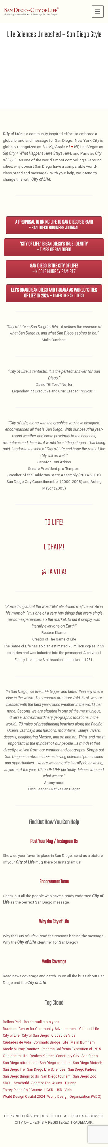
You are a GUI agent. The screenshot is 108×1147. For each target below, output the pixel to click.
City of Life (11, 1035)
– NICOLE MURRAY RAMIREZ (54, 269)
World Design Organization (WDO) (74, 1097)
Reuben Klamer (42, 1056)
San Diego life (14, 1069)
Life (65, 1042)
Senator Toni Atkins (46, 1083)
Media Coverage (54, 962)
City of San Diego (35, 1035)
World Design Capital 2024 (24, 1097)
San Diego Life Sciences (46, 1069)
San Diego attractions (20, 1063)
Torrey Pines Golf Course (22, 1090)
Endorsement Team (54, 882)
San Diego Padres (82, 1069)
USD (59, 1090)
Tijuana (70, 1083)
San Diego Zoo (84, 1076)
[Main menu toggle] (98, 11)
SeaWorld (21, 1083)
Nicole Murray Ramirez (21, 1049)
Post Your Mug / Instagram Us (54, 841)
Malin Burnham (83, 1042)
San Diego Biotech (87, 1063)
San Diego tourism (56, 1076)
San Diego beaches (55, 1063)
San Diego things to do (21, 1076)
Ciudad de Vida (63, 1035)
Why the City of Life (54, 922)
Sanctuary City (67, 1056)
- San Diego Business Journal (54, 225)
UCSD (48, 1090)
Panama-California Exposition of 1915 (71, 1049)
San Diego (90, 1056)
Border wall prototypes (41, 1022)
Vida (68, 1090)
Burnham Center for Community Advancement (40, 1029)
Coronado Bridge (46, 1042)
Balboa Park (12, 1022)
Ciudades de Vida (17, 1042)
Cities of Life (89, 1029)
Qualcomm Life (15, 1056)
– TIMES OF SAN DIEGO (54, 247)
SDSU (7, 1083)
